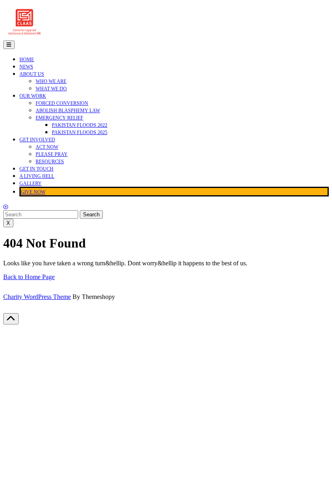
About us (31, 74)
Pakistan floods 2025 (79, 132)
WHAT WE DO (51, 89)
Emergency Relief (59, 118)
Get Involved (37, 140)
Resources (50, 161)
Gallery (30, 183)
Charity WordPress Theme (37, 296)
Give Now (33, 192)
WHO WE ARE (51, 81)
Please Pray (52, 154)
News (26, 67)
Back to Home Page (29, 276)
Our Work (32, 96)
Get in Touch (36, 169)
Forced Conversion (62, 103)
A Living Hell (36, 176)
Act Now (47, 147)
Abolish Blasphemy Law (68, 110)
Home (26, 59)
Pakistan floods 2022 (79, 125)
